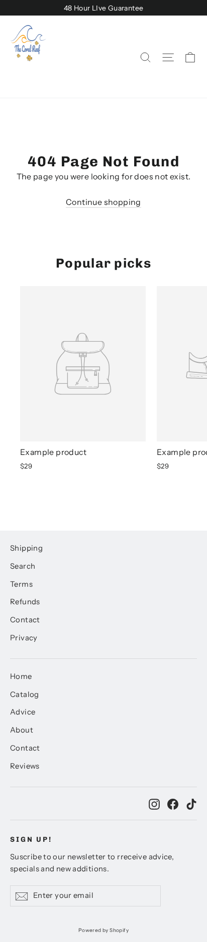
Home (21, 676)
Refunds (25, 601)
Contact (25, 619)
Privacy (24, 637)
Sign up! (31, 839)
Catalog (24, 694)
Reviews (25, 766)
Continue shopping (103, 202)
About (21, 730)
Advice (22, 712)
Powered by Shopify (103, 930)
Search (22, 566)
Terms (21, 584)
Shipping (26, 548)
